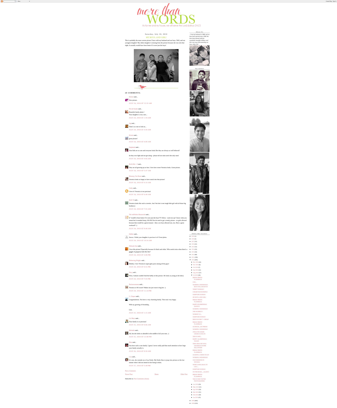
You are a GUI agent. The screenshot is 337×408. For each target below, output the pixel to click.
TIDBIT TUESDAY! (198, 289)
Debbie (131, 234)
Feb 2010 (196, 394)
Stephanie (132, 147)
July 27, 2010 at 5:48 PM (140, 366)
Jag (130, 123)
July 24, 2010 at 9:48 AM (140, 228)
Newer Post (128, 374)
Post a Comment (130, 371)
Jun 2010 (196, 384)
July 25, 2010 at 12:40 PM (140, 337)
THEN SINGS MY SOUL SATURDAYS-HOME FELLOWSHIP (199, 345)
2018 (193, 239)
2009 (193, 400)
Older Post (184, 374)
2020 (193, 236)
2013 (193, 252)
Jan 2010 (195, 397)
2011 (193, 257)
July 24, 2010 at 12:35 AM (140, 103)
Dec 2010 (196, 262)
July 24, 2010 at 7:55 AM (140, 209)
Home (156, 374)
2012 (193, 254)
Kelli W (131, 200)
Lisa (130, 357)
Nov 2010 (196, 264)
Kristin (131, 135)
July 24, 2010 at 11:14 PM (140, 291)
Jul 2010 (195, 275)
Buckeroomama (134, 284)
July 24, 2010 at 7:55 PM (140, 279)
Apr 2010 (196, 389)
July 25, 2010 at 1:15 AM (140, 313)
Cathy (131, 188)
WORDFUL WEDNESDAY (200, 309)
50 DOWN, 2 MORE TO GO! (201, 354)
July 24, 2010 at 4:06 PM (140, 255)
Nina (130, 342)
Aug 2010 (196, 272)
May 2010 (196, 387)
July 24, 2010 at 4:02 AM (140, 158)
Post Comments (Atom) (141, 379)
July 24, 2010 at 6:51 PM (140, 267)
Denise (131, 97)
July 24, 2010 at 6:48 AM (140, 194)
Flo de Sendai (133, 109)
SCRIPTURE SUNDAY (199, 294)
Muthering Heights (135, 260)
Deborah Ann (133, 246)
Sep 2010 (196, 270)
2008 (193, 403)
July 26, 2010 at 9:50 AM (140, 351)
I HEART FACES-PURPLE (200, 292)
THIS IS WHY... (197, 336)
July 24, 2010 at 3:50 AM (140, 130)
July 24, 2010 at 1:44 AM (140, 118)
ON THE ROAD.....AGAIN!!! (201, 372)
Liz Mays (132, 318)
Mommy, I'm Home (135, 176)
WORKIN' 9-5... (197, 314)
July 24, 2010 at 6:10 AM (140, 182)
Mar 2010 (196, 392)
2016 (193, 244)
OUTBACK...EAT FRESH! (200, 326)
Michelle (132, 330)
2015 (193, 246)
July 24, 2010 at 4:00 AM (140, 142)
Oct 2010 (196, 267)
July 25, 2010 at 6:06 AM (140, 325)
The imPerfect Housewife (137, 214)
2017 (193, 241)
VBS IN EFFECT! (197, 311)
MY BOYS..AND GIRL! (199, 297)
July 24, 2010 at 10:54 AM (140, 240)
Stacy (131, 272)
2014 (193, 249)
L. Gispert (132, 296)
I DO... (194, 282)
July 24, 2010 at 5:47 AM (140, 171)
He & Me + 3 (133, 164)
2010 (193, 260)
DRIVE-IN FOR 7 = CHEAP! (201, 319)
